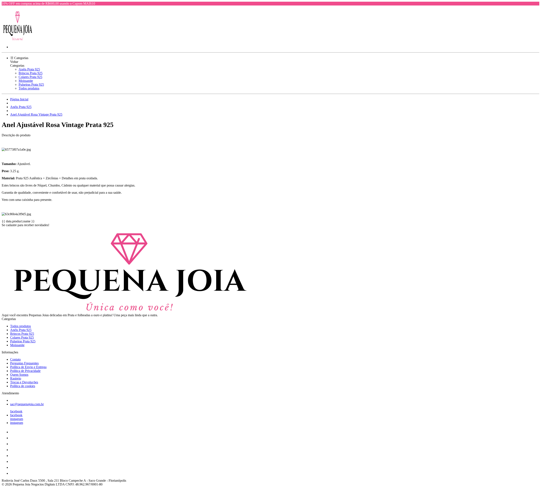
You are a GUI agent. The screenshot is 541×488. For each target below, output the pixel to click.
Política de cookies (22, 386)
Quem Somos (19, 374)
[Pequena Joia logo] (17, 40)
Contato (15, 359)
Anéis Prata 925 (29, 69)
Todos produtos (29, 88)
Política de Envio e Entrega (28, 367)
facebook (16, 411)
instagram (16, 419)
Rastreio (15, 378)
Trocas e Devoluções (24, 382)
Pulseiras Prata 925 (31, 84)
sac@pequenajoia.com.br (27, 404)
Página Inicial (19, 99)
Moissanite (26, 80)
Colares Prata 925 (30, 77)
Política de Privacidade (25, 371)
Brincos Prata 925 (30, 73)
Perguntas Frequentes (24, 363)
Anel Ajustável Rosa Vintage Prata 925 (36, 114)
